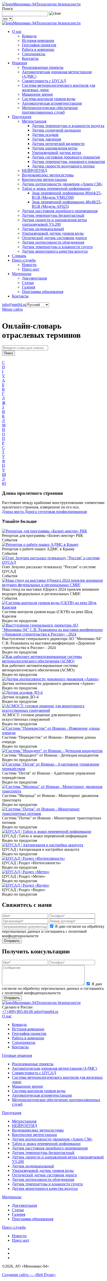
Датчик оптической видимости (58, 144)
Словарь (19, 256)
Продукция (21, 117)
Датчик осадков (45, 135)
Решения (19, 63)
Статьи (28, 283)
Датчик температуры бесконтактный (53, 215)
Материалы (21, 274)
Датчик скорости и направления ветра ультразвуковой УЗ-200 (54, 222)
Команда (29, 36)
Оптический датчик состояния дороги (54, 238)
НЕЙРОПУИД (34, 170)
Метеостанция (34, 121)
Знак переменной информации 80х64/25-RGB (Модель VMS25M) (67, 195)
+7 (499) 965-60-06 (18, 1011)
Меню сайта (12, 309)
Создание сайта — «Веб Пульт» (29, 1275)
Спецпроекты (33, 54)
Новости (29, 265)
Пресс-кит (30, 269)
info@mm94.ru (14, 304)
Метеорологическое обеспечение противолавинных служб (50, 110)
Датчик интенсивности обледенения (53, 242)
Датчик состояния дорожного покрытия (66, 157)
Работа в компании (38, 49)
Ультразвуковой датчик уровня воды (53, 233)
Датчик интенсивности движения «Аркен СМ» (62, 184)
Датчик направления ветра (54, 148)
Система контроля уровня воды (48, 99)
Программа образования (42, 291)
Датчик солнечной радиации (56, 130)
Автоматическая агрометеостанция (52, 103)
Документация (34, 278)
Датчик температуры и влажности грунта (57, 247)
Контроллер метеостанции (44, 179)
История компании (38, 40)
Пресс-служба (24, 260)
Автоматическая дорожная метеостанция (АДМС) (54, 1068)
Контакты (30, 58)
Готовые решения (17, 1055)
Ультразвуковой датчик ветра (56, 152)
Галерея (28, 287)
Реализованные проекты (42, 67)
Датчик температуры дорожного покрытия (68, 161)
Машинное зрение (37, 94)
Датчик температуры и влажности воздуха (68, 126)
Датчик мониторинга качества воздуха (55, 251)
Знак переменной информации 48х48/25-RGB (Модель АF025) (67, 204)
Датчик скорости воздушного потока (63, 166)
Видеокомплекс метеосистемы (48, 175)
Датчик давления (46, 139)
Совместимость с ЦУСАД (44, 81)
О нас (17, 31)
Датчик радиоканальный (43, 229)
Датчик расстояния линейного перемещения (60, 211)
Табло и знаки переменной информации (56, 188)
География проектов (39, 45)
